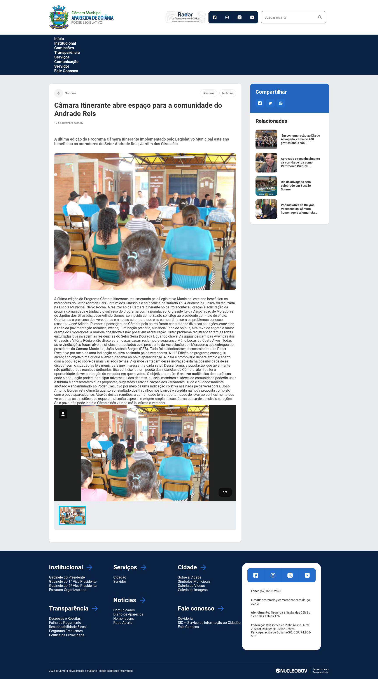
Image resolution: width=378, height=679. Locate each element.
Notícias (227, 93)
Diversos (208, 93)
